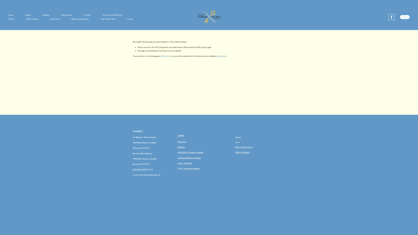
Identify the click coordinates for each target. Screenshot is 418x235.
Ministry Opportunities (80, 19)
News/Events (66, 15)
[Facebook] (391, 17)
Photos (11, 19)
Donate (405, 17)
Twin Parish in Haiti (107, 19)
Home (10, 15)
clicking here (165, 56)
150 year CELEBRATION (112, 15)
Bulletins (46, 15)
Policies (28, 15)
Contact (130, 19)
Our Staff (87, 15)
